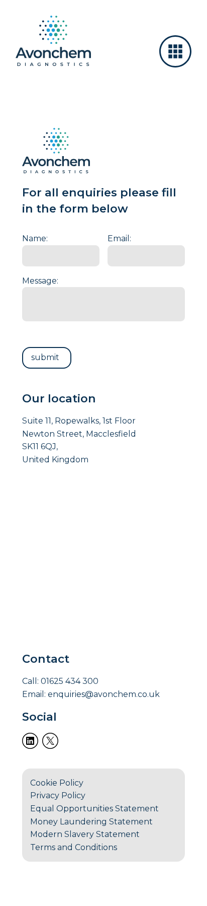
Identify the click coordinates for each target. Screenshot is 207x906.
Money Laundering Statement (91, 821)
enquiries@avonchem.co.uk (104, 694)
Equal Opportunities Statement (94, 808)
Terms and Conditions (73, 847)
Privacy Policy (57, 795)
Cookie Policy (56, 783)
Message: (40, 281)
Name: (35, 238)
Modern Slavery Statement (85, 834)
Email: (119, 238)
